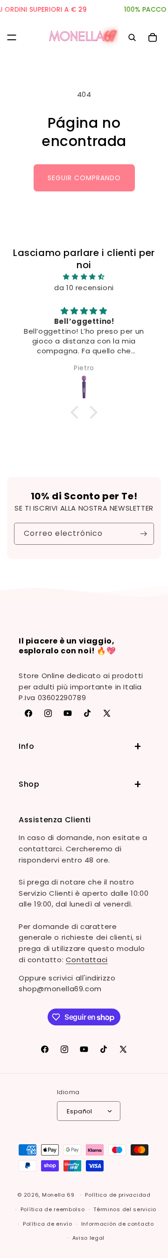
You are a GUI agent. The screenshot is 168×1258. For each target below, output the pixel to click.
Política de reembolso (53, 1209)
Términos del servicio (124, 1209)
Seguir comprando (84, 178)
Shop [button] (29, 784)
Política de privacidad (117, 1195)
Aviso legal (88, 1238)
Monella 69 (58, 1195)
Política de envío (47, 1224)
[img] (84, 276)
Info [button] (26, 746)
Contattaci (87, 960)
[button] (11, 37)
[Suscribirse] (143, 534)
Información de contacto (117, 1224)
